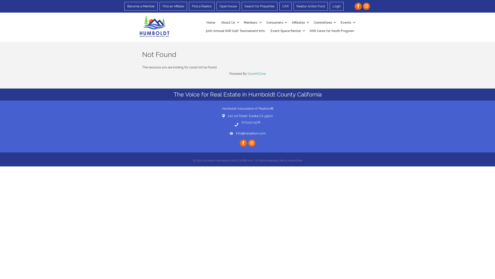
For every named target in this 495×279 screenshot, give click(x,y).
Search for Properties (260, 6)
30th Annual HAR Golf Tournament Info (235, 31)
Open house (228, 6)
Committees (323, 22)
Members (251, 22)
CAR (285, 6)
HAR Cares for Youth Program (332, 31)
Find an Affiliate (173, 6)
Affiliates (298, 22)
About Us (228, 22)
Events (346, 22)
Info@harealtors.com (251, 133)
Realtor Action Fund (310, 6)
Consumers (274, 22)
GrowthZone (257, 74)
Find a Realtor (202, 6)
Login (337, 6)
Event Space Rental (286, 31)
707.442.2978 (250, 122)
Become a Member (141, 6)
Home (211, 22)
